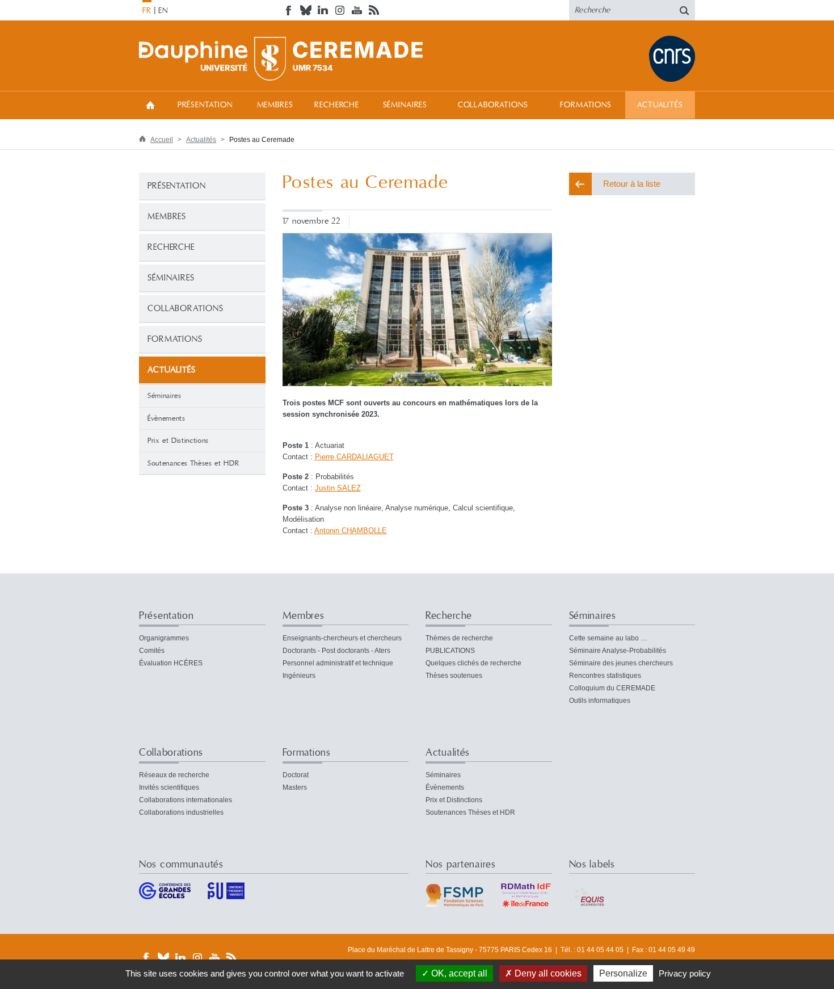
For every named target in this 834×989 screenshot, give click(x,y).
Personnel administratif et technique (338, 663)
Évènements (167, 418)
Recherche (336, 105)
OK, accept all (458, 973)
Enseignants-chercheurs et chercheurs (342, 638)
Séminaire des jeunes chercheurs (621, 663)
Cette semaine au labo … (608, 638)
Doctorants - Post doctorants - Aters (336, 651)
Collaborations (493, 105)
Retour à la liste (631, 183)
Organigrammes (164, 638)
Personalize (623, 973)
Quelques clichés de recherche (473, 663)
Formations (585, 105)
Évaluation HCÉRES (171, 663)
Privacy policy (685, 973)
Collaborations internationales (185, 800)
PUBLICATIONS (450, 651)
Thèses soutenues (454, 676)
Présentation (205, 105)
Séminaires (405, 105)
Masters (295, 787)
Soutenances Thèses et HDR (193, 463)
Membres (275, 105)
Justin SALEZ (338, 488)
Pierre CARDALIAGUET (354, 456)
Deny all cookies (547, 973)
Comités (152, 651)
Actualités (660, 105)
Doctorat (296, 775)
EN (163, 11)
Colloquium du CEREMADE (612, 688)
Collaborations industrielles (181, 812)
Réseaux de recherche (174, 775)
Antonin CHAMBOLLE (350, 530)
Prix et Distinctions (178, 440)
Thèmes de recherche (459, 638)
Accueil (150, 105)
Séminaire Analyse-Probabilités (617, 651)
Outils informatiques (599, 701)
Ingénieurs (299, 676)
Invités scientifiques (169, 787)
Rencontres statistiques (605, 676)
